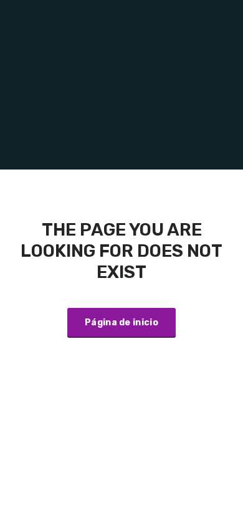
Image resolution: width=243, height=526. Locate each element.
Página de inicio (121, 322)
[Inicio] (121, 84)
